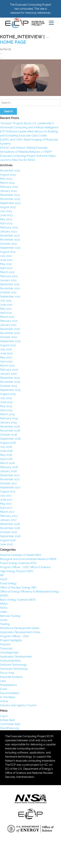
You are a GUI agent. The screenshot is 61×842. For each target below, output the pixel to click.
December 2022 (10, 235)
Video (3, 611)
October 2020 (8, 337)
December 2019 (10, 377)
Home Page (25, 39)
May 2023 (6, 219)
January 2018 (8, 471)
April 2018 (6, 459)
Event (3, 689)
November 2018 (10, 430)
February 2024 (9, 186)
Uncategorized (9, 652)
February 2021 (9, 320)
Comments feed (10, 724)
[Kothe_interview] (30, 95)
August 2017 (8, 491)
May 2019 (6, 406)
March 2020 (7, 365)
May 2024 (6, 178)
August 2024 (8, 174)
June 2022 (6, 260)
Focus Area (7, 672)
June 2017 (6, 499)
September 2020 (10, 341)
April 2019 (6, 410)
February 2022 (9, 276)
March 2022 (7, 272)
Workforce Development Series (19, 628)
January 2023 (8, 231)
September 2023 (10, 203)
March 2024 (7, 182)
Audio (3, 620)
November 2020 (10, 333)
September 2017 (10, 487)
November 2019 (10, 381)
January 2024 (8, 190)
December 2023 (10, 195)
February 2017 (9, 515)
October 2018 (8, 434)
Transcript (6, 648)
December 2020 (10, 329)
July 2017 (6, 495)
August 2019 (8, 394)
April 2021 (6, 312)
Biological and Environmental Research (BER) (28, 559)
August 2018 (8, 442)
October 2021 (8, 292)
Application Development (16, 656)
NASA (3, 607)
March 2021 (7, 316)
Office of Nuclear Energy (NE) (18, 587)
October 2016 (8, 532)
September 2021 (10, 296)
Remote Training (10, 616)
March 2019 (7, 414)
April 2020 (6, 361)
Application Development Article (20, 632)
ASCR (3, 579)
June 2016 (6, 544)
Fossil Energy (8, 583)
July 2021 (6, 300)
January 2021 (8, 325)
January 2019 (8, 422)
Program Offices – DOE (14, 636)
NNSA (4, 603)
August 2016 (8, 540)
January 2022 (8, 280)
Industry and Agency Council (18, 705)
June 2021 (6, 304)
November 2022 (10, 239)
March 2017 (7, 511)
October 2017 (8, 483)
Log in (4, 716)
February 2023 (9, 227)
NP (2, 575)
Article (4, 701)
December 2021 (9, 284)
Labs (3, 681)
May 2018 (6, 455)
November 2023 (10, 199)
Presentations (8, 685)
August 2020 (8, 345)
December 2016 (10, 524)
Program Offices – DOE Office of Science (25, 567)
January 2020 (8, 373)
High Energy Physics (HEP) (16, 571)
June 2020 (6, 353)
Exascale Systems (11, 676)
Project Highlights (11, 640)
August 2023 (8, 207)
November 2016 (10, 528)
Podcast (5, 644)
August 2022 (8, 251)
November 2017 (10, 479)
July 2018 (6, 446)
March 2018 (7, 463)
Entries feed (7, 720)
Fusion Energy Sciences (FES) (18, 563)
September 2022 (10, 247)
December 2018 (10, 426)
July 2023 (6, 211)
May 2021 (6, 308)
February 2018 (9, 467)
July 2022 (6, 255)
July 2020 (6, 349)
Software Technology (13, 664)
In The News (7, 697)
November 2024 (10, 170)
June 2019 (6, 402)
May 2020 (6, 357)
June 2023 (6, 215)
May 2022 (6, 264)
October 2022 (8, 243)
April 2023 (6, 223)
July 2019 (6, 398)
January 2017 (8, 520)
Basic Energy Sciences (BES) (18, 599)
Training (5, 624)
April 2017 (6, 507)
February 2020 (9, 369)
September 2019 (10, 390)
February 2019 (9, 418)
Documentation (9, 693)
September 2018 (10, 438)
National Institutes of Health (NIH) (20, 555)
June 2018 (6, 450)
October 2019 (8, 385)
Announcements (10, 660)
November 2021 (10, 288)
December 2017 (10, 475)
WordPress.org (9, 728)
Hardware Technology (14, 668)
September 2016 (10, 536)
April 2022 (6, 268)
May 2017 (6, 503)
